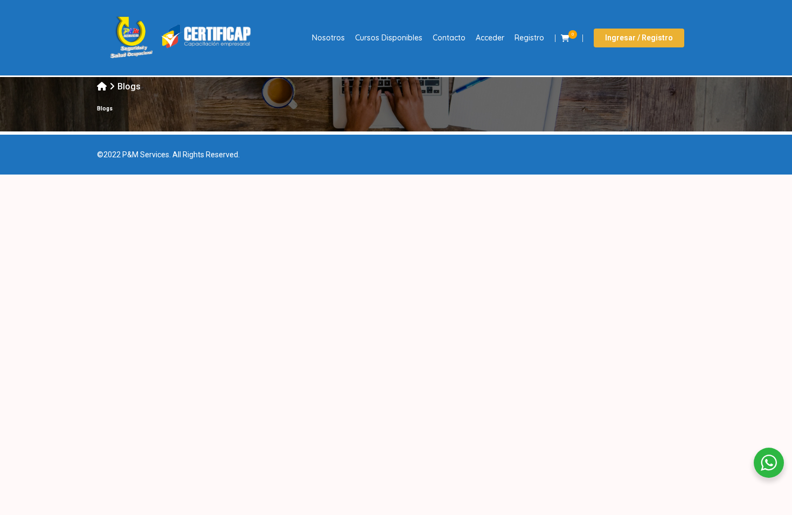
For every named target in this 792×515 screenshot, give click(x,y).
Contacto (449, 38)
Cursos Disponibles (388, 38)
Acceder (490, 38)
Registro (529, 38)
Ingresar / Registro (639, 37)
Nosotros (328, 38)
